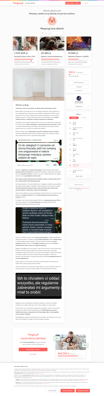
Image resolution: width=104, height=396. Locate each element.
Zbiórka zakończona (79, 82)
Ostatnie (74, 117)
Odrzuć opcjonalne (67, 390)
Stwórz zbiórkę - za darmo (73, 3)
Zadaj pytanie (79, 106)
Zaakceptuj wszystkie (83, 390)
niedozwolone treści (84, 188)
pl (86, 3)
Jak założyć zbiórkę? (30, 3)
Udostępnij (79, 87)
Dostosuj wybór (52, 390)
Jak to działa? (33, 354)
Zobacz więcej (78, 176)
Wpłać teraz (75, 166)
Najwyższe (83, 117)
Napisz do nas (79, 189)
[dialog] (52, 379)
